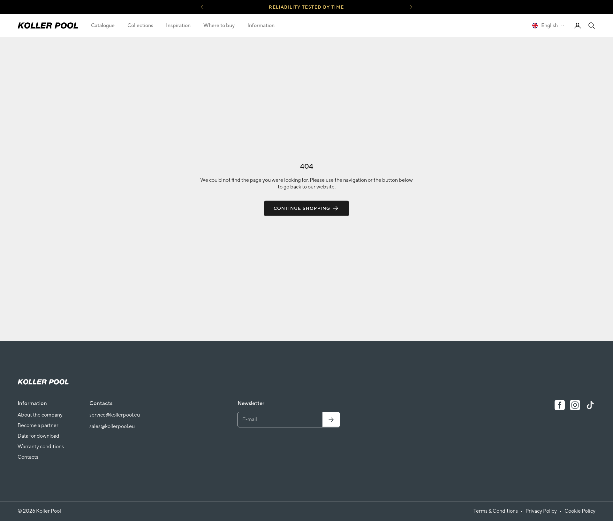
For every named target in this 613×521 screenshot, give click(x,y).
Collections (140, 25)
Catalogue (103, 25)
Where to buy (219, 25)
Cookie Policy (579, 511)
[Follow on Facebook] (560, 405)
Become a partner (38, 425)
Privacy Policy (541, 511)
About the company (40, 415)
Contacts (28, 457)
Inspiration (178, 25)
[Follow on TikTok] (590, 405)
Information (261, 25)
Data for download (38, 436)
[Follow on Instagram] (575, 405)
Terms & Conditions (495, 511)
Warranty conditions (41, 446)
